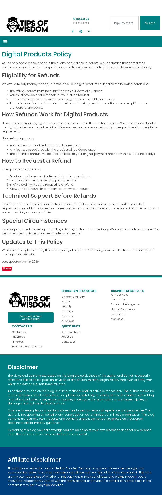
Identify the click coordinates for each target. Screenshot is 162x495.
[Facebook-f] (73, 31)
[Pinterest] (81, 31)
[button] (5, 41)
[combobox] (124, 23)
